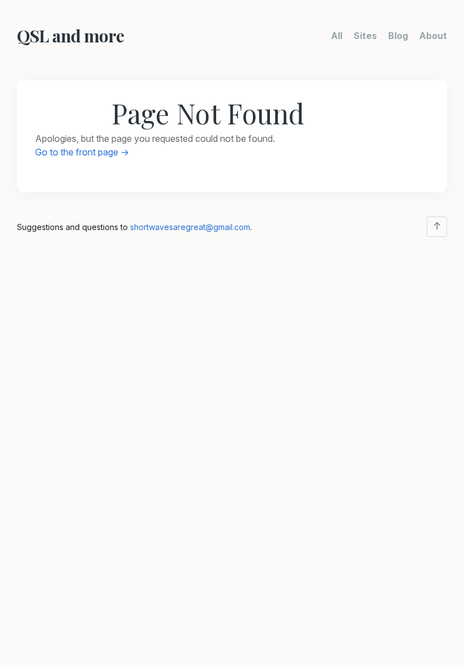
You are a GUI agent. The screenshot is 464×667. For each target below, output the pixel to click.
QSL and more (70, 35)
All (336, 35)
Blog (398, 35)
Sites (365, 35)
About (433, 35)
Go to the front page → (82, 152)
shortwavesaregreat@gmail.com (190, 227)
